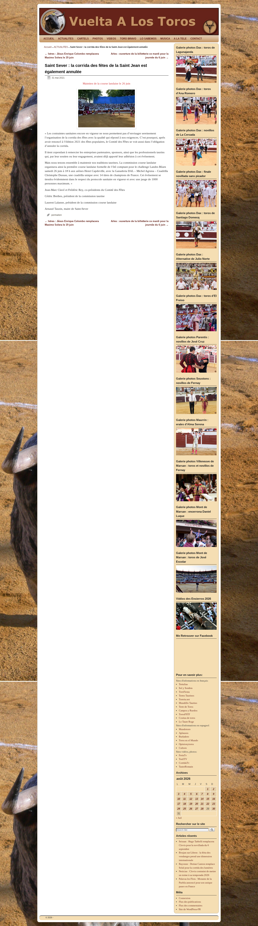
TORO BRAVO (128, 38)
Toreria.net (184, 699)
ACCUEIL (48, 38)
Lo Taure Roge (186, 721)
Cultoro (183, 748)
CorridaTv (184, 762)
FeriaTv (183, 755)
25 (184, 808)
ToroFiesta (184, 691)
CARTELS (83, 38)
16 (213, 799)
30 (213, 808)
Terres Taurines (186, 695)
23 (213, 803)
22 (207, 803)
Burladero (184, 736)
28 (202, 808)
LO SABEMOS (148, 38)
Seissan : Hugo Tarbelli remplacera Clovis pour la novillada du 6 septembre (196, 845)
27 (196, 808)
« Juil (179, 817)
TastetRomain (186, 766)
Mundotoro (185, 729)
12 (190, 799)
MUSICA (165, 38)
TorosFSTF (184, 714)
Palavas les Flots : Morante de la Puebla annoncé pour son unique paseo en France (195, 882)
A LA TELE (180, 38)
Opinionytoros (186, 744)
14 (202, 799)
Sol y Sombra (185, 688)
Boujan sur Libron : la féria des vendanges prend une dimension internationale (195, 856)
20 (196, 803)
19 (190, 803)
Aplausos (183, 733)
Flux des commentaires (190, 905)
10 (178, 799)
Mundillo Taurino (188, 703)
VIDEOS (111, 38)
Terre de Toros (186, 706)
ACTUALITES (65, 38)
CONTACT (196, 38)
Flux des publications (190, 901)
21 (202, 803)
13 (196, 799)
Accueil (48, 47)
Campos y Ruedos (188, 710)
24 (178, 808)
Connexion (184, 898)
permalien (56, 215)
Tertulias (183, 684)
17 (178, 803)
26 (190, 808)
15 (207, 799)
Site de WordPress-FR (190, 909)
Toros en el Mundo (188, 740)
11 (184, 799)
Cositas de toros (187, 717)
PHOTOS (98, 38)
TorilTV (183, 759)
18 (184, 803)
